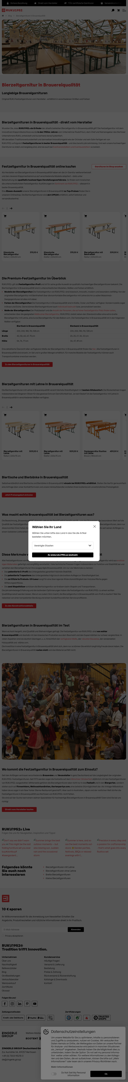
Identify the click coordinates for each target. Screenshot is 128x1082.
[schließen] (94, 527)
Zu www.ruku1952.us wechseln (63, 555)
